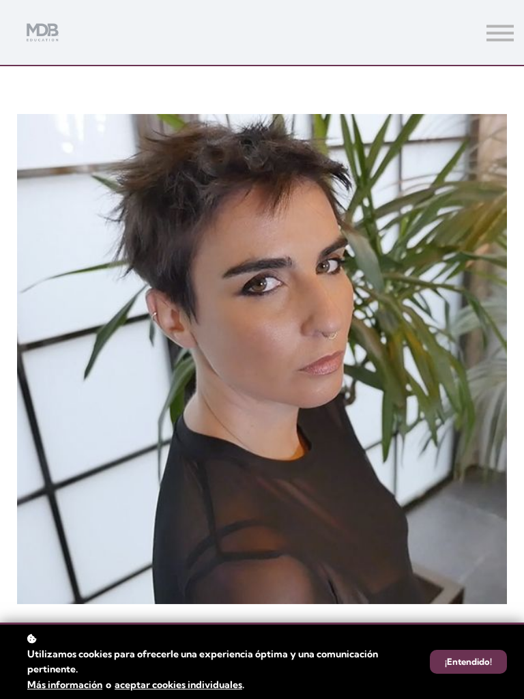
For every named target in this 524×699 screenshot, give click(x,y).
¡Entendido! (468, 662)
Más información (64, 684)
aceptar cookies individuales (178, 684)
